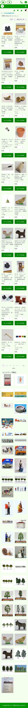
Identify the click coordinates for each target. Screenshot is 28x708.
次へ (24, 365)
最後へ (14, 368)
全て (2, 13)
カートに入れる (7, 52)
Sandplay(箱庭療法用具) (9, 13)
